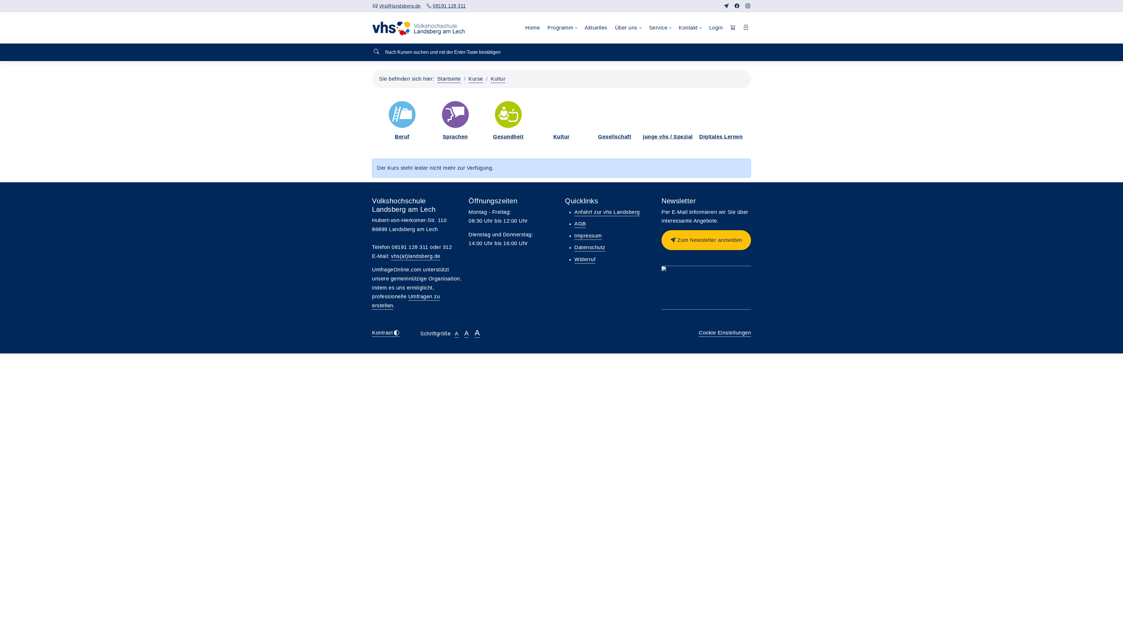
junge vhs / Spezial (668, 137)
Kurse (476, 79)
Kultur (498, 79)
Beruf (402, 137)
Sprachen (455, 137)
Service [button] (658, 28)
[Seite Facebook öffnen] (737, 6)
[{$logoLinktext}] (420, 28)
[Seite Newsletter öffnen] (726, 6)
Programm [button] (560, 28)
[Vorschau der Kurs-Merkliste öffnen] (746, 28)
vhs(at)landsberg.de (415, 256)
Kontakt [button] (688, 28)
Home (532, 28)
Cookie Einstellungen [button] (725, 333)
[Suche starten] (376, 51)
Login (716, 28)
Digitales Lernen (721, 137)
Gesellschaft (614, 137)
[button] (733, 28)
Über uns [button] (626, 28)
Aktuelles (596, 28)
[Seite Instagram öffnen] (748, 6)
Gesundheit (508, 137)
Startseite (449, 79)
